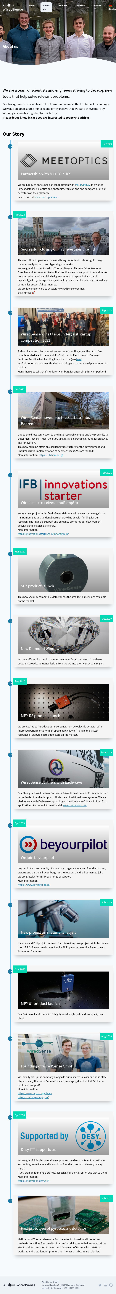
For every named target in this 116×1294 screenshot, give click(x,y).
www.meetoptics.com (46, 197)
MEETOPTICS (82, 184)
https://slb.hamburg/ (51, 455)
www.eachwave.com (75, 805)
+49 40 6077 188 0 (71, 1288)
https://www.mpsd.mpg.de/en (35, 1093)
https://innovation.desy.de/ (33, 1180)
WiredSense (13, 9)
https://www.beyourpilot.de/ (34, 884)
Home (32, 5)
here (78, 359)
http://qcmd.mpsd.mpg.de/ (33, 1097)
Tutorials (80, 5)
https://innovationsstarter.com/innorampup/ (43, 534)
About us (46, 7)
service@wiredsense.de (52, 1288)
